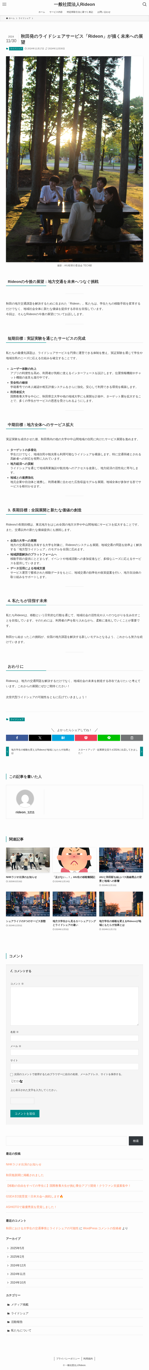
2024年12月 (18, 1265)
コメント (17, 983)
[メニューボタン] (4, 4)
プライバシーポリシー (68, 1358)
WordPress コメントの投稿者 (102, 1228)
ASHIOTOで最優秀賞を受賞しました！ (31, 1207)
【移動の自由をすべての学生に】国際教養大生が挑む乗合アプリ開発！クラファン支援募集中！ (68, 1185)
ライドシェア (16, 49)
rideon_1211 (25, 812)
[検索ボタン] (144, 4)
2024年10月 (18, 1282)
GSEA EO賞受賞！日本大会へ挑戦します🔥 (34, 1196)
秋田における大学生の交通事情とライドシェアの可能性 (42, 1228)
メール (15, 1046)
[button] (17, 738)
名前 (14, 1032)
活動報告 (17, 1321)
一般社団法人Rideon (74, 4)
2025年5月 (17, 1248)
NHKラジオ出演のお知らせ (23, 1164)
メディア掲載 (20, 1304)
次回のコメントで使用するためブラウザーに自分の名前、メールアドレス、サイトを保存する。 (69, 1074)
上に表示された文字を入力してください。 (34, 1090)
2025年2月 (17, 1256)
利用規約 (88, 1358)
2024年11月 (18, 1274)
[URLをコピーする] (132, 738)
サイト (14, 1060)
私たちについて (21, 1330)
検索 (136, 1140)
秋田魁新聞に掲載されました (25, 1175)
